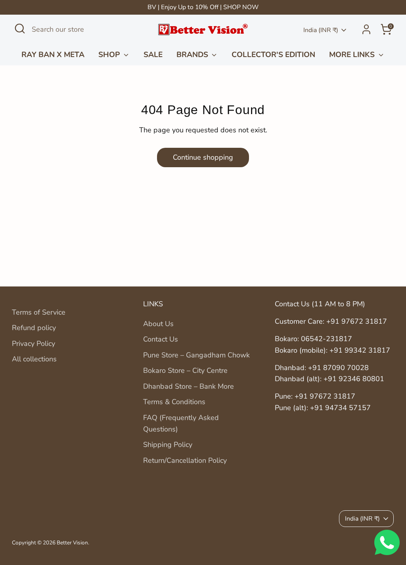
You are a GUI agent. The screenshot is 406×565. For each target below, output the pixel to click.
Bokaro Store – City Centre (185, 370)
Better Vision (72, 542)
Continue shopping (203, 157)
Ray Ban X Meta (52, 55)
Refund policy (34, 327)
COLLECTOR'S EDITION (273, 55)
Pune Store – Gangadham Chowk (196, 355)
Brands (193, 55)
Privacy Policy (33, 343)
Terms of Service (38, 312)
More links (353, 55)
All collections (34, 359)
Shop (110, 55)
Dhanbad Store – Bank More (188, 386)
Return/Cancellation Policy (185, 460)
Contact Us (160, 339)
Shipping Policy (167, 444)
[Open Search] (20, 28)
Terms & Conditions (174, 402)
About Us (158, 323)
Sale (153, 55)
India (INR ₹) (320, 30)
